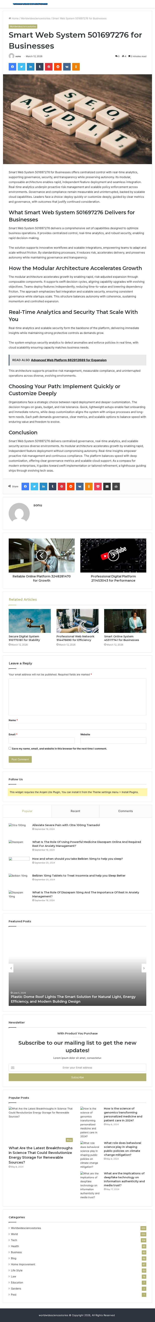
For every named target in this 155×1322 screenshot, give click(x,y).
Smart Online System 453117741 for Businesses (121, 638)
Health (15, 1246)
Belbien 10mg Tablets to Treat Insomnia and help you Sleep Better (79, 875)
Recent (75, 811)
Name (13, 720)
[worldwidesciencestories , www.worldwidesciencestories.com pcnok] (30, 4)
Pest (13, 1294)
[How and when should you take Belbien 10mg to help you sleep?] (19, 864)
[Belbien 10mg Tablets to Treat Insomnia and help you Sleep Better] (19, 881)
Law (13, 1276)
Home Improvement (23, 1264)
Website (85, 734)
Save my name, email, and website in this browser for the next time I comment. (59, 748)
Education (17, 1282)
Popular (27, 811)
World (14, 1234)
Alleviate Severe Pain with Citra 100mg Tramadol (66, 825)
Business (16, 1252)
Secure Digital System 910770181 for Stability (24, 638)
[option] (77, 968)
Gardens (16, 1288)
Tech (14, 1240)
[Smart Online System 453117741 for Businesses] (125, 621)
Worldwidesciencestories (35, 18)
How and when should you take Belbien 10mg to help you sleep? (77, 858)
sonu (18, 56)
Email (13, 734)
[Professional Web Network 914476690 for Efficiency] (78, 621)
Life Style (16, 1270)
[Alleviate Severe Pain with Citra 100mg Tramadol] (19, 830)
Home (15, 18)
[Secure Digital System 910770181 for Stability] (30, 621)
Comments (125, 811)
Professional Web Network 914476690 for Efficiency (75, 638)
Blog (13, 1258)
